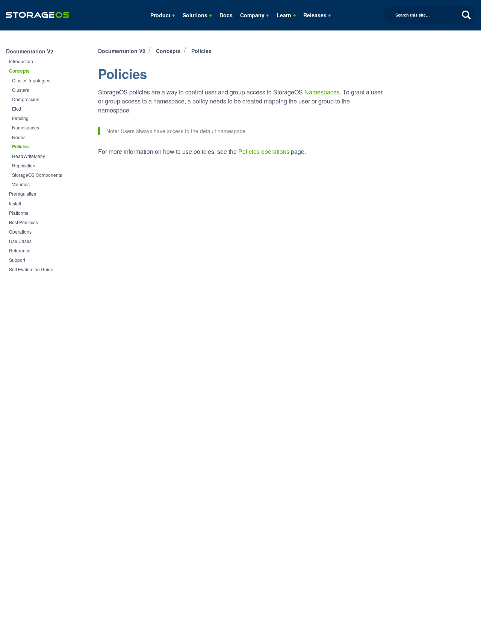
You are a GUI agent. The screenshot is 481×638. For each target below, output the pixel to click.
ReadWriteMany (28, 156)
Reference (19, 250)
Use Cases (20, 241)
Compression (25, 99)
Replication (23, 165)
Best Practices (23, 222)
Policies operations (263, 151)
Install (15, 203)
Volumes (21, 184)
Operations (20, 231)
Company (253, 15)
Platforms (18, 213)
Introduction (21, 61)
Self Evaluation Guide (31, 269)
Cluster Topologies (31, 80)
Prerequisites (22, 193)
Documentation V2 (29, 51)
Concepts (19, 71)
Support (17, 260)
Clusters (20, 90)
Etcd (16, 108)
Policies (20, 146)
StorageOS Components (37, 175)
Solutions (196, 15)
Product (161, 15)
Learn (285, 15)
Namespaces (25, 127)
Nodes (19, 137)
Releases (315, 15)
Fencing (20, 118)
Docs (226, 15)
